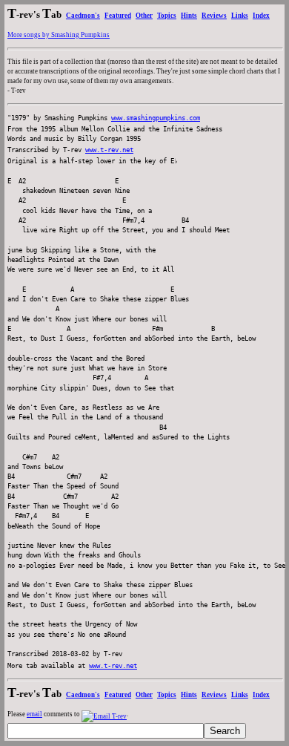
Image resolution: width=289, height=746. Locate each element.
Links (239, 15)
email (34, 714)
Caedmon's (83, 15)
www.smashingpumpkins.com (155, 118)
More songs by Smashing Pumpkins (58, 35)
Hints (189, 15)
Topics (166, 15)
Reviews (214, 15)
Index (261, 15)
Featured (117, 15)
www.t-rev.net (109, 150)
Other (144, 15)
